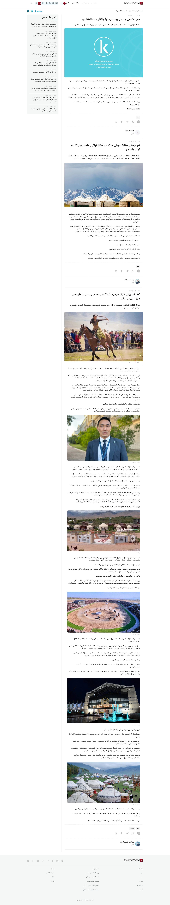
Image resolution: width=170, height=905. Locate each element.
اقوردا (137, 11)
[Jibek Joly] (38, 11)
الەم (138, 117)
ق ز (39, 3)
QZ (53, 3)
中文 (43, 3)
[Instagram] (138, 122)
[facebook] (53, 861)
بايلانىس (52, 877)
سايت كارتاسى (50, 873)
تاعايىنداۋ (131, 11)
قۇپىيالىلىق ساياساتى (92, 877)
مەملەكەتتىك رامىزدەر (92, 881)
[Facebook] (121, 122)
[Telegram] (127, 122)
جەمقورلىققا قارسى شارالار (91, 886)
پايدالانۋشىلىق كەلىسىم (92, 873)
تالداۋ (67, 3)
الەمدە (141, 890)
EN (47, 3)
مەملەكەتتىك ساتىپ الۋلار (91, 890)
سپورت (132, 828)
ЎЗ (36, 3)
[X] (116, 122)
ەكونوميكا (140, 886)
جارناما (52, 881)
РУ (50, 3)
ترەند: (141, 11)
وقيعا (126, 11)
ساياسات (140, 877)
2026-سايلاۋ (119, 11)
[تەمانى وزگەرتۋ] (63, 3)
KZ (56, 3)
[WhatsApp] (132, 122)
